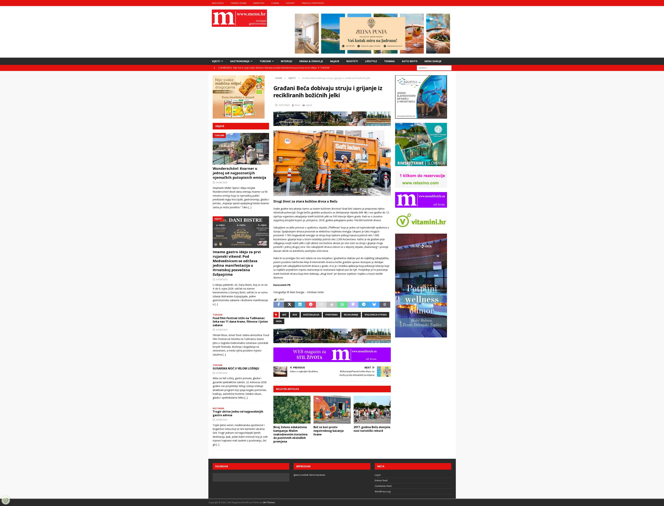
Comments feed (383, 485)
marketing (258, 3)
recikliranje (351, 314)
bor (295, 314)
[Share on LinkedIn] (300, 305)
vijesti (216, 61)
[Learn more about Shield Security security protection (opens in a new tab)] (5, 500)
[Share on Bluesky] (374, 305)
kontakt (290, 3)
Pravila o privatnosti (313, 3)
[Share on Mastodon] (353, 305)
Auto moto (409, 61)
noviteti (352, 61)
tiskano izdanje (238, 3)
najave (334, 61)
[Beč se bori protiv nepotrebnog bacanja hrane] (332, 410)
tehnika (389, 61)
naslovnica (218, 3)
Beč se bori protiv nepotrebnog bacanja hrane (328, 430)
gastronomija (240, 61)
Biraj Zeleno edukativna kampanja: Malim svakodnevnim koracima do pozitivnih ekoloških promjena (290, 434)
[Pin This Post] (310, 305)
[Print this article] (331, 305)
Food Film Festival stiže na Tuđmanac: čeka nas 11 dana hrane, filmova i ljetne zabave (240, 321)
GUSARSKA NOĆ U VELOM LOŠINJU (236, 368)
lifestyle (371, 61)
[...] (249, 207)
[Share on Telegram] (363, 305)
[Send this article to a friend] (321, 305)
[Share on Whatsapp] (342, 305)
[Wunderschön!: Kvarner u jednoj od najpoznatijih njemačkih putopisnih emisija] (241, 149)
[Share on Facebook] (278, 305)
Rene (297, 105)
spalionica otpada (376, 314)
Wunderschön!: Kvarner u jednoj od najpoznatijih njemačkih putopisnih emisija (239, 173)
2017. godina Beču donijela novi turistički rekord (372, 429)
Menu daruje (433, 61)
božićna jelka (311, 314)
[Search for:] (434, 67)
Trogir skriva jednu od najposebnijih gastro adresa (238, 413)
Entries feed (381, 480)
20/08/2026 (221, 372)
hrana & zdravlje (311, 61)
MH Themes (269, 502)
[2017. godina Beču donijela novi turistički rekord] (372, 410)
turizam (265, 61)
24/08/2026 (221, 182)
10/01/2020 (284, 105)
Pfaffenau (331, 314)
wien (279, 321)
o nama (275, 3)
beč (284, 314)
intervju (286, 61)
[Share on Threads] (385, 305)
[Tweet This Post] (289, 305)
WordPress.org (382, 491)
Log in (378, 474)
